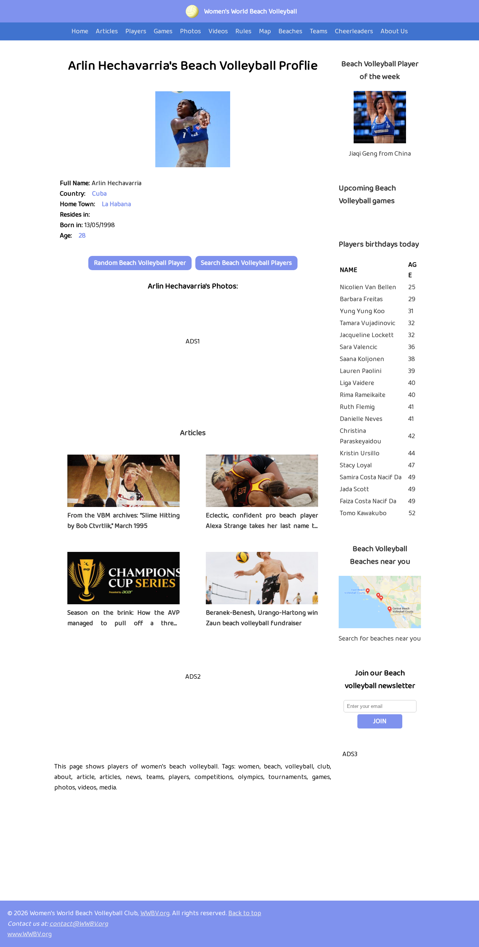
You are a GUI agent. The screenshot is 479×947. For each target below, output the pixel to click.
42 (411, 436)
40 (411, 383)
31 (411, 311)
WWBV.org (155, 913)
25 (411, 287)
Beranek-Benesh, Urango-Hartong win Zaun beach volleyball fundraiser (262, 618)
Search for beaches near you (380, 638)
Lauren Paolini (360, 371)
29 (411, 299)
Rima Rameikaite (362, 395)
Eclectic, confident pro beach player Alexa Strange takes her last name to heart (262, 526)
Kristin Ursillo (359, 453)
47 (411, 465)
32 (411, 323)
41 (411, 407)
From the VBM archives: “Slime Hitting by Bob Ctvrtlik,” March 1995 (123, 520)
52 (411, 513)
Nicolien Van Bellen (368, 287)
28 (82, 235)
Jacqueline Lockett (367, 335)
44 (411, 453)
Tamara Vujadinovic (367, 323)
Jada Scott (354, 489)
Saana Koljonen (362, 359)
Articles (193, 433)
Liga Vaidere (357, 383)
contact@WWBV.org (78, 924)
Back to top (244, 913)
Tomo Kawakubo (363, 513)
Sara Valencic (358, 347)
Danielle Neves (361, 419)
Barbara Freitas (361, 299)
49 (411, 477)
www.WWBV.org (29, 934)
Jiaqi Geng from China (380, 154)
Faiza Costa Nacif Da (368, 501)
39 (411, 371)
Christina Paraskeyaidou (360, 436)
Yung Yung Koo (362, 311)
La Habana (116, 204)
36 (411, 347)
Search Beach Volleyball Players (246, 263)
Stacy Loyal (356, 465)
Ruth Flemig (357, 407)
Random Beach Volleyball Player (140, 263)
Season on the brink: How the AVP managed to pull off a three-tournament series (123, 623)
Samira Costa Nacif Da (371, 477)
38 (411, 359)
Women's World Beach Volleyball (250, 11)
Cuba (99, 194)
